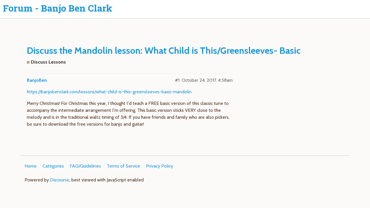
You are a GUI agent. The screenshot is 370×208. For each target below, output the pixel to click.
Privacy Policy (159, 166)
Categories (53, 166)
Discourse (59, 180)
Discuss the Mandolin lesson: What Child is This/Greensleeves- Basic (164, 50)
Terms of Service (123, 166)
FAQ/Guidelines (85, 166)
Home (31, 166)
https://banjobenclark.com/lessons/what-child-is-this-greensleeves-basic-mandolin (109, 91)
